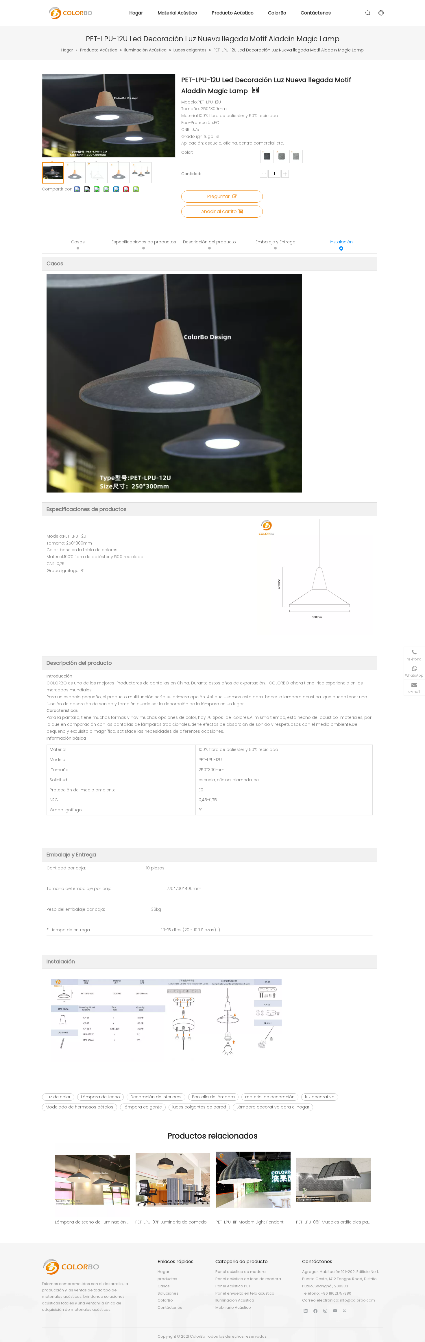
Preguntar (218, 196)
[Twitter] (345, 1310)
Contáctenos (316, 13)
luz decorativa (320, 1097)
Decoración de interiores (156, 1097)
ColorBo (277, 13)
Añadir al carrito (219, 211)
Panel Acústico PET (232, 1286)
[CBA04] (281, 156)
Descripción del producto (209, 242)
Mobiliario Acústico (233, 1307)
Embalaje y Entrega (275, 242)
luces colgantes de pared (199, 1107)
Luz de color (58, 1097)
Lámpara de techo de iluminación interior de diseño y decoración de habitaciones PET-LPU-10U (92, 1222)
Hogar (136, 13)
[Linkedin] (305, 1310)
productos (167, 1279)
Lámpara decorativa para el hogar (272, 1107)
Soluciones (168, 1293)
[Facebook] (315, 1310)
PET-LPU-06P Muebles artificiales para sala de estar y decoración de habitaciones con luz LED (333, 1222)
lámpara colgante (143, 1107)
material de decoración (270, 1097)
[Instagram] (325, 1310)
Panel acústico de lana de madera (248, 1279)
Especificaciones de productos (144, 242)
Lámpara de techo (100, 1097)
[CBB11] (296, 156)
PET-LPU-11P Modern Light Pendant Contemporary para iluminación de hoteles (253, 1222)
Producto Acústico (233, 13)
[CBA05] (267, 156)
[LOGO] (71, 1267)
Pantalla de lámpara (213, 1097)
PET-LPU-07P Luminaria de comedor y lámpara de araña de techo (172, 1222)
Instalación (341, 242)
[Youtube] (335, 1310)
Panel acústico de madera (240, 1271)
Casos (78, 242)
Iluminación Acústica (234, 1300)
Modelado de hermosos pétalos (79, 1107)
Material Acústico (177, 13)
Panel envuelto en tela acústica (244, 1293)
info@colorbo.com (357, 1300)
